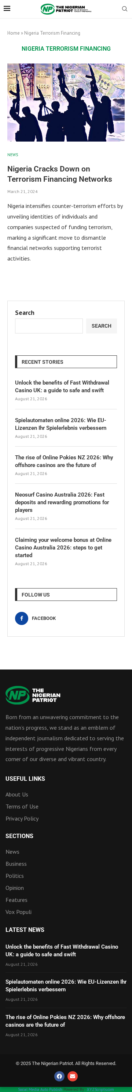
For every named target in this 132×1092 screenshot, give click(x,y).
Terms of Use (22, 806)
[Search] (124, 9)
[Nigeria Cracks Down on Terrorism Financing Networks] (66, 102)
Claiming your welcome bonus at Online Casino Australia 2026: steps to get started (63, 548)
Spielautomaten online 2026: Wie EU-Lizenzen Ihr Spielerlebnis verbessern (60, 424)
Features (16, 900)
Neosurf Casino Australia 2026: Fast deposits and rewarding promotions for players (62, 502)
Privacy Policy (22, 818)
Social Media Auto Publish (40, 1089)
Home (13, 33)
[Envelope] (72, 1076)
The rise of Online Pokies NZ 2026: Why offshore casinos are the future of (64, 461)
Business (16, 864)
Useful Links (25, 779)
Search (24, 312)
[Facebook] (59, 1076)
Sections (19, 836)
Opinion (15, 888)
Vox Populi (19, 912)
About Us (17, 794)
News (12, 851)
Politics (15, 876)
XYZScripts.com (100, 1089)
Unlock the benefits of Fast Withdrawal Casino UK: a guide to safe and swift (62, 386)
